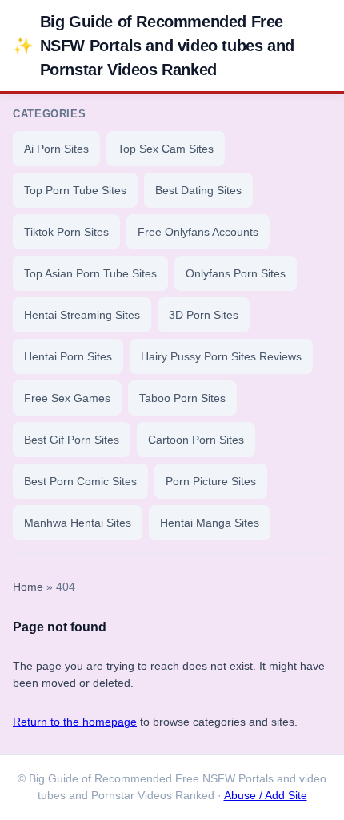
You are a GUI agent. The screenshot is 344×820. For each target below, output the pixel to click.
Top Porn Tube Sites (75, 190)
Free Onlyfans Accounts (198, 231)
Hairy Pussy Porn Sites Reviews (221, 356)
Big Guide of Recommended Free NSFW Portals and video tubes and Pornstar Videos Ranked (153, 45)
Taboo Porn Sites (182, 398)
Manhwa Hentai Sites (77, 522)
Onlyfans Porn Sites (236, 273)
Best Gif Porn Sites (71, 439)
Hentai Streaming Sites (82, 314)
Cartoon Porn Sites (196, 439)
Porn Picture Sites (211, 481)
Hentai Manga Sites (209, 522)
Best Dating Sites (198, 190)
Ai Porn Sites (56, 148)
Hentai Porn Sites (68, 356)
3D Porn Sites (203, 314)
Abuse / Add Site (265, 796)
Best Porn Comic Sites (80, 481)
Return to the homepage (75, 721)
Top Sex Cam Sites (166, 148)
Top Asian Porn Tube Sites (90, 273)
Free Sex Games (67, 398)
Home (28, 587)
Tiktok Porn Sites (66, 231)
